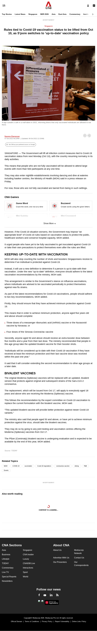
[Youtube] (45, 595)
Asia (53, 14)
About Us (57, 550)
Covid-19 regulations (44, 466)
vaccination (28, 466)
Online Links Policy (79, 621)
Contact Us (79, 558)
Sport (25, 572)
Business (6, 554)
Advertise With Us (61, 558)
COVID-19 (16, 466)
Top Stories (7, 14)
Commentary (74, 14)
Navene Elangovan (12, 136)
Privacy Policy (47, 621)
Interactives (28, 568)
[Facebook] (39, 595)
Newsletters (7, 581)
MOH (5, 466)
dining (77, 466)
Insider (86, 14)
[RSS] (57, 595)
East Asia (62, 14)
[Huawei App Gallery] (52, 602)
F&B (85, 466)
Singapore (32, 14)
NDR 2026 (44, 14)
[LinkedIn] (51, 595)
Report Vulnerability (62, 621)
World (25, 577)
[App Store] (42, 602)
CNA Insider (28, 554)
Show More (48, 223)
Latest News (20, 14)
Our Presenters (60, 562)
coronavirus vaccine (62, 466)
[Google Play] (39, 602)
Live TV (5, 572)
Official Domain (16, 621)
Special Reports (9, 577)
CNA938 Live (29, 563)
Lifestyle (5, 559)
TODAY (5, 563)
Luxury (26, 559)
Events (6, 470)
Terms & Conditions (32, 621)
